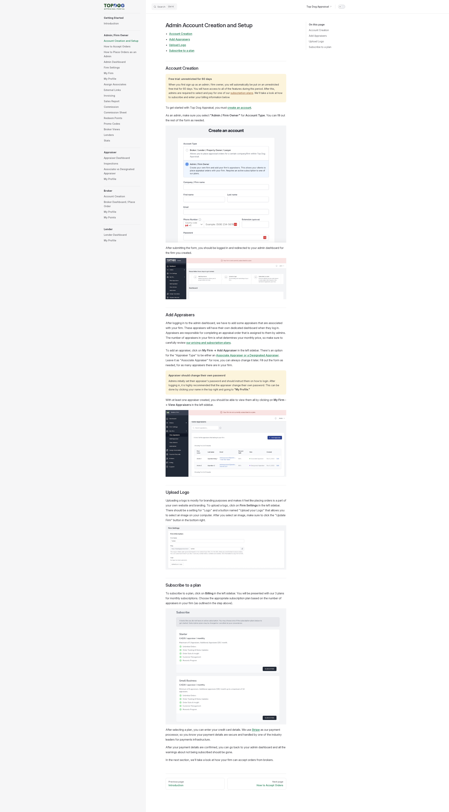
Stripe (256, 729)
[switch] (341, 7)
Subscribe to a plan (320, 46)
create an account (239, 107)
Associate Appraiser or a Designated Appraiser (247, 355)
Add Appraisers (318, 35)
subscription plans (241, 92)
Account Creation (319, 30)
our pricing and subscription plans (208, 342)
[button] (122, 18)
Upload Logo (316, 41)
